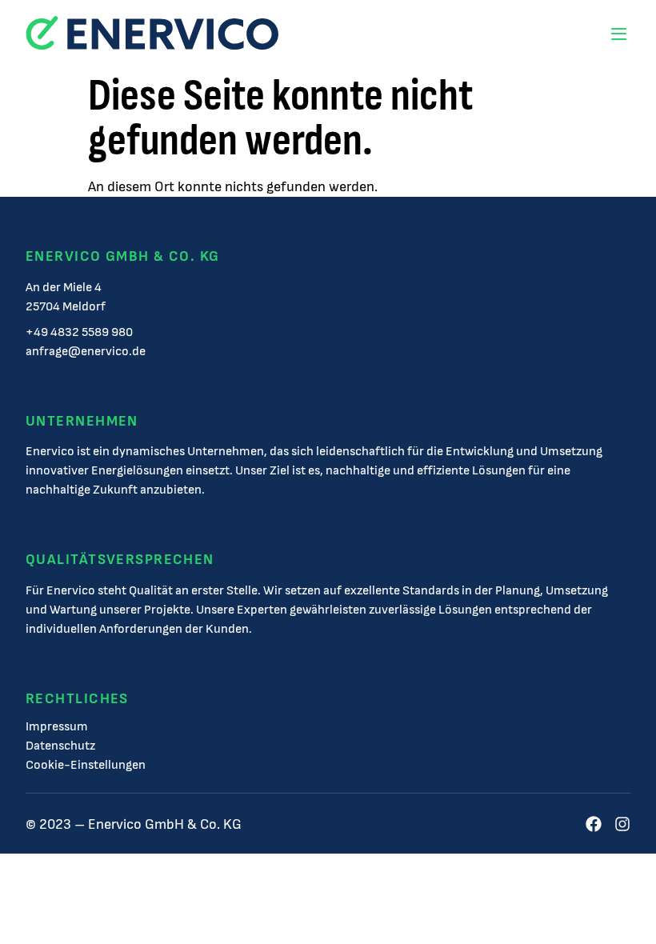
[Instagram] (622, 824)
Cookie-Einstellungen (86, 765)
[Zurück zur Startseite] (152, 34)
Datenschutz (60, 746)
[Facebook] (594, 824)
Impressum (57, 727)
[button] (618, 34)
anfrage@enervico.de (86, 351)
